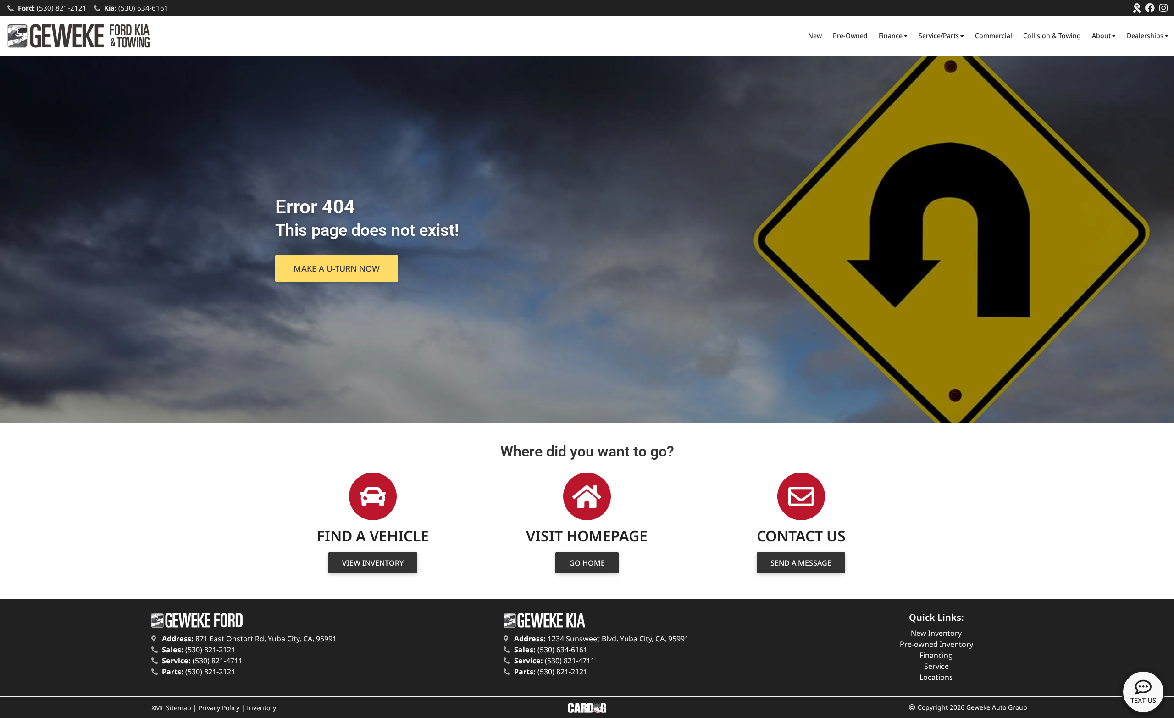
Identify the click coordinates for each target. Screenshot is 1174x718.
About (1101, 35)
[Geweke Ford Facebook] (1150, 8)
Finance (891, 35)
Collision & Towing (1052, 35)
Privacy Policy (219, 707)
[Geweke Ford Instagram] (1163, 8)
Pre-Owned (850, 35)
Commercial (993, 35)
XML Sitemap (171, 707)
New (815, 35)
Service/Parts (939, 35)
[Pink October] (1136, 8)
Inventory (261, 707)
